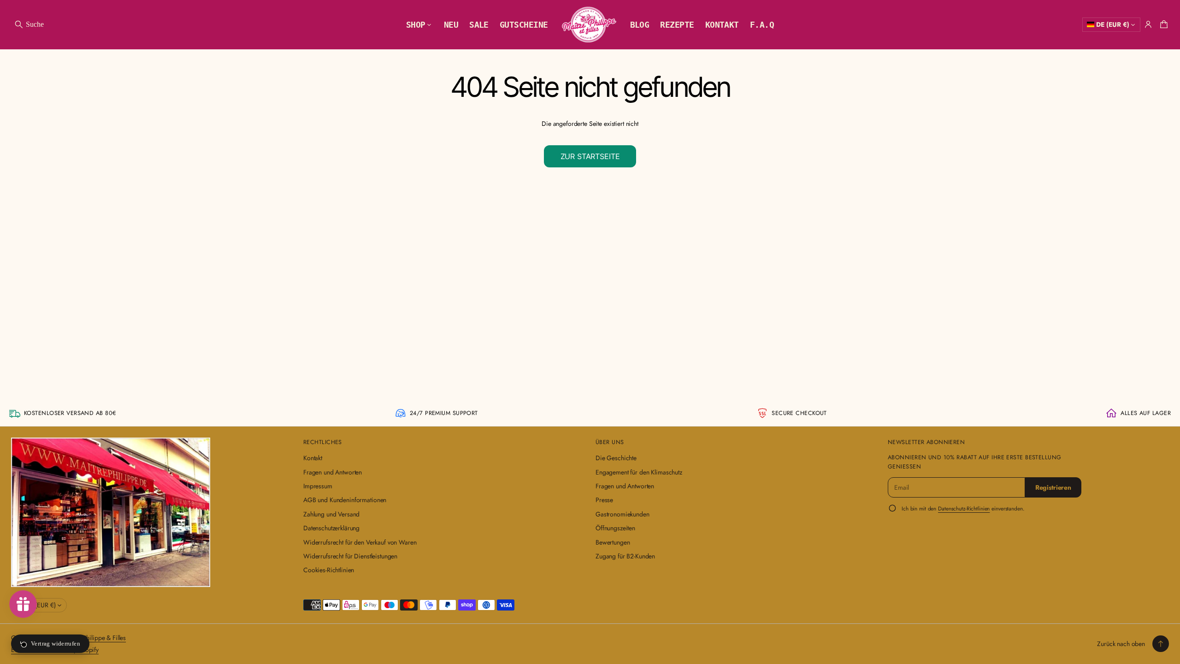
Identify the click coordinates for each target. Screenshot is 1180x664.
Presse (604, 499)
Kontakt (312, 457)
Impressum (317, 486)
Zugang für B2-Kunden (625, 556)
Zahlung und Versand (331, 514)
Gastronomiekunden (622, 514)
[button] (29, 24)
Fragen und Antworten (332, 472)
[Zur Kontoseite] (1148, 24)
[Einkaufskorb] (1162, 24)
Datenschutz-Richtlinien (964, 508)
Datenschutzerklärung (331, 528)
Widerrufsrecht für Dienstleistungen (350, 556)
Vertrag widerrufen (55, 643)
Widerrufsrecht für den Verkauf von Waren (359, 542)
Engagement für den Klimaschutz (639, 472)
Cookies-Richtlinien (328, 570)
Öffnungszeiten (615, 528)
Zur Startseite (590, 156)
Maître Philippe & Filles (95, 637)
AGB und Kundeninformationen (344, 499)
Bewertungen (613, 542)
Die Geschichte (616, 457)
